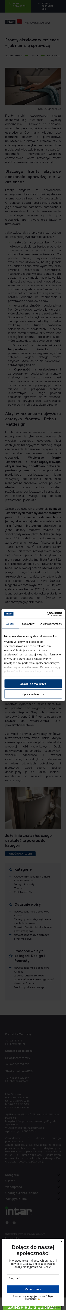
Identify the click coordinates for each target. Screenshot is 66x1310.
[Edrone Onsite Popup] (33, 655)
